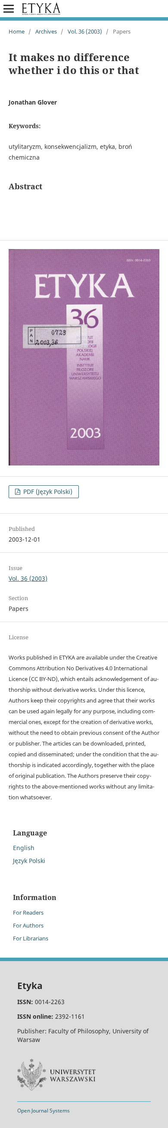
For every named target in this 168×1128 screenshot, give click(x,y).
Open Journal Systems (43, 1110)
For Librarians (30, 938)
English (23, 848)
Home (17, 31)
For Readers (28, 912)
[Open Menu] (8, 8)
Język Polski (29, 861)
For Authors (28, 925)
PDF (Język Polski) (47, 491)
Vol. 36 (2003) (85, 31)
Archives (46, 31)
